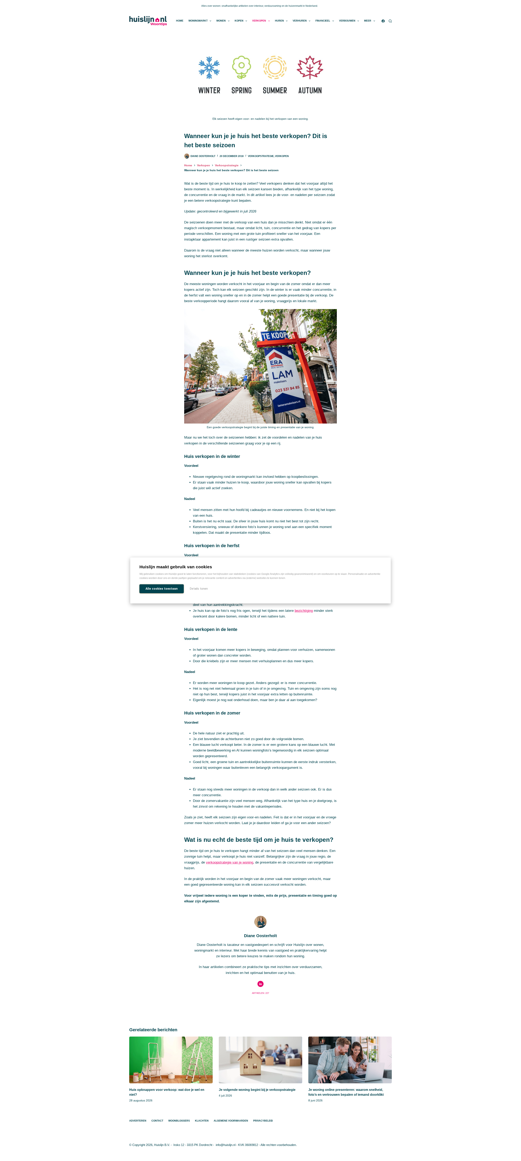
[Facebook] (383, 21)
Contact (157, 1120)
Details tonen (199, 588)
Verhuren (300, 20)
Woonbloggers (179, 1120)
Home (179, 20)
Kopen (239, 20)
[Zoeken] (390, 21)
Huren (279, 20)
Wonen (221, 20)
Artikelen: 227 (260, 993)
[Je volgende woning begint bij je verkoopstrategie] (260, 1060)
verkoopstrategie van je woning (229, 862)
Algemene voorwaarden (231, 1120)
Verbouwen (347, 20)
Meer (367, 20)
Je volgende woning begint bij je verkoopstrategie (257, 1089)
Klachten (202, 1120)
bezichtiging (304, 611)
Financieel (322, 20)
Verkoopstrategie (261, 156)
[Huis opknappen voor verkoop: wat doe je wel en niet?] (171, 1060)
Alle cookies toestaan (162, 588)
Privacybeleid (263, 1120)
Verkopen (259, 20)
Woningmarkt (198, 20)
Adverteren (137, 1120)
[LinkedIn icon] (260, 984)
